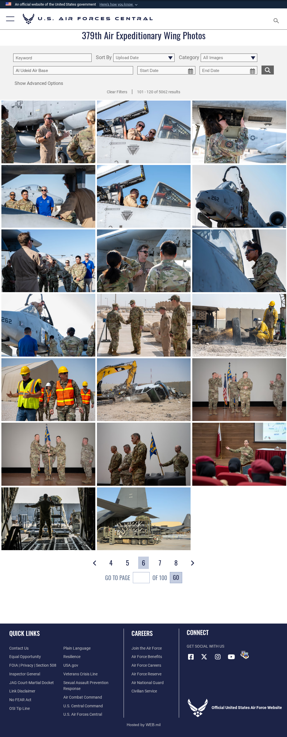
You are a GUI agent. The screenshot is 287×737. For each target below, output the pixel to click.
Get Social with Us (205, 646)
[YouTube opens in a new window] (231, 657)
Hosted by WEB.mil (144, 724)
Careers (142, 633)
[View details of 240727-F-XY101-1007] (144, 325)
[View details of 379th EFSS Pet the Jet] (48, 132)
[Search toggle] (277, 19)
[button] (119, 4)
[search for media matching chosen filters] (267, 70)
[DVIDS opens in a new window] (244, 655)
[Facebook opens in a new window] (191, 657)
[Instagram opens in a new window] (218, 657)
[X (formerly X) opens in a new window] (204, 657)
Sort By (104, 57)
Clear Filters (117, 92)
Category (189, 57)
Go (176, 577)
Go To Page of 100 (136, 577)
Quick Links (24, 633)
